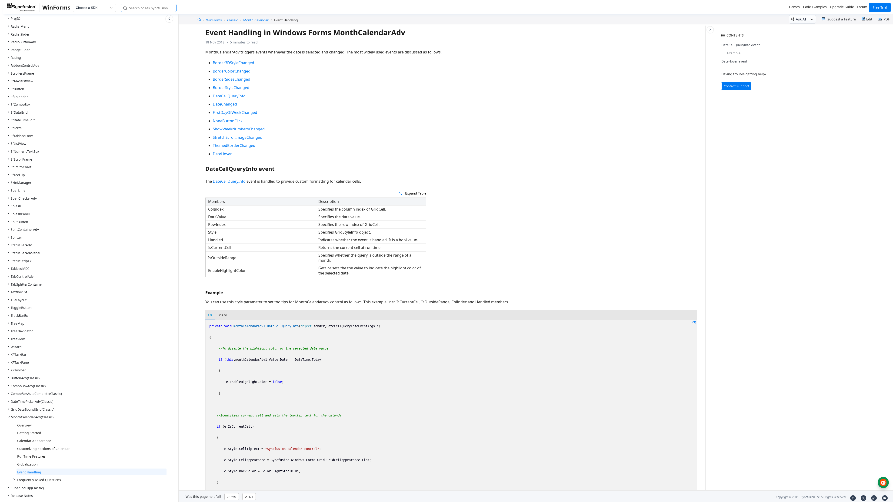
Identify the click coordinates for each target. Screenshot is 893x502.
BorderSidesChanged (231, 79)
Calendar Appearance (34, 441)
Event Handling (29, 472)
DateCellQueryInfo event (740, 45)
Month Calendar (256, 20)
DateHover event (734, 61)
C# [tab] (210, 315)
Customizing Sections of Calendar (43, 448)
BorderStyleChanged (231, 87)
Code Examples (815, 7)
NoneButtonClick (228, 120)
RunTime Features (31, 456)
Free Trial (880, 7)
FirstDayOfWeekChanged (235, 112)
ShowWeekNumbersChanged (239, 129)
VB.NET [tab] (224, 315)
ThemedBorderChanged (234, 145)
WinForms (214, 20)
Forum (862, 7)
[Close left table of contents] (169, 19)
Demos (794, 7)
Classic (232, 20)
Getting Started (29, 433)
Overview (24, 425)
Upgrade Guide (842, 7)
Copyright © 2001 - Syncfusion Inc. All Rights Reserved (811, 497)
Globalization (27, 464)
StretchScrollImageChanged (237, 137)
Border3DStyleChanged (233, 62)
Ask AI (801, 19)
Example (733, 53)
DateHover (222, 153)
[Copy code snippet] (694, 322)
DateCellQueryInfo (229, 96)
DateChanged (225, 104)
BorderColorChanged (231, 71)
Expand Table (415, 193)
